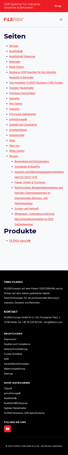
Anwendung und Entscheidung (32, 161)
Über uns (14, 145)
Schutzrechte (16, 135)
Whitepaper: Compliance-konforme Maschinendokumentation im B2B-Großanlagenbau (34, 219)
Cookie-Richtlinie (13, 354)
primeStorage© (18, 119)
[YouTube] (7, 428)
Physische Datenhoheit (22, 114)
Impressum (10, 339)
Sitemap (8, 373)
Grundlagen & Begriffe (27, 166)
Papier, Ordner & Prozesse (30, 182)
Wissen (13, 156)
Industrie (14, 109)
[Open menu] (61, 19)
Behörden (14, 61)
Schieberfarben (18, 129)
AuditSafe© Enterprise (22, 56)
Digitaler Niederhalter (21, 88)
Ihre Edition (15, 103)
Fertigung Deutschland (22, 93)
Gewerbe (14, 98)
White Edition (16, 150)
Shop (57, 6)
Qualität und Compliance (23, 124)
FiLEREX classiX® (20, 240)
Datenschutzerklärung (16, 349)
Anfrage (13, 46)
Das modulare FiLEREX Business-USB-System (36, 82)
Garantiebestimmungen (16, 363)
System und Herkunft (27, 208)
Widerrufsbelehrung (14, 368)
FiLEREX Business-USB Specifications (24, 413)
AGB (6, 358)
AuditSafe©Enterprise (16, 403)
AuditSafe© (16, 51)
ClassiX (8, 388)
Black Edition (16, 67)
